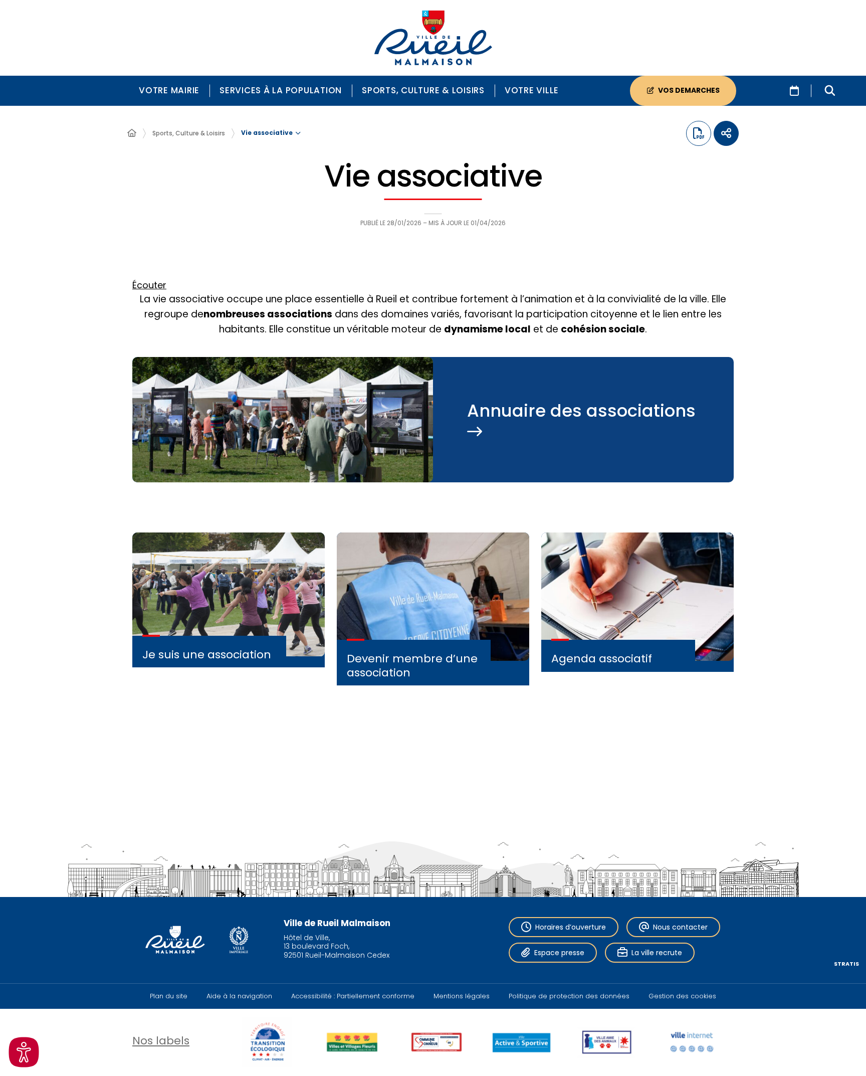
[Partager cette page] (726, 133)
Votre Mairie (169, 90)
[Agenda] (794, 91)
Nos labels (160, 1040)
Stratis (846, 964)
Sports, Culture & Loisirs (423, 90)
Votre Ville (532, 90)
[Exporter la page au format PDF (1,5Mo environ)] (698, 133)
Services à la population (281, 90)
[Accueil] (131, 133)
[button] (830, 91)
